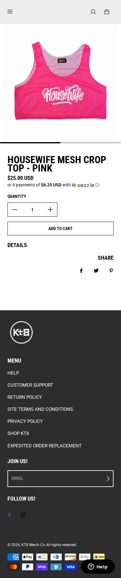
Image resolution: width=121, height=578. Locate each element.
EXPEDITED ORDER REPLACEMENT (44, 446)
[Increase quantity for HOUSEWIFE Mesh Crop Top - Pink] (50, 209)
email (17, 478)
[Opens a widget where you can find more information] (98, 567)
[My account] (93, 12)
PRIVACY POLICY (25, 421)
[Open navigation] (14, 12)
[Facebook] (9, 514)
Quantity (16, 196)
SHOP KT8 (18, 433)
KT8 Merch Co (33, 545)
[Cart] (107, 12)
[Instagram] (23, 514)
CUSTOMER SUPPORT (30, 385)
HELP (13, 373)
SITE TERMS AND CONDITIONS (40, 409)
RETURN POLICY (24, 397)
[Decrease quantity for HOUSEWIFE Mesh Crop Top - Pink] (14, 209)
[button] (60, 185)
